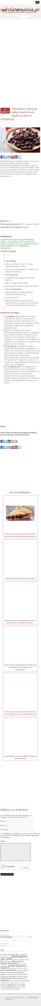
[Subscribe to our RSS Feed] (12, 441)
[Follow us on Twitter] (5, 441)
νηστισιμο (22, 978)
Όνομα (3, 821)
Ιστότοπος (4, 829)
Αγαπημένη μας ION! (13, 958)
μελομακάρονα (12, 976)
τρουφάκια (21, 985)
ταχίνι (16, 983)
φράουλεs (11, 987)
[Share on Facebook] (2, 157)
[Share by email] (19, 157)
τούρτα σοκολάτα (8, 985)
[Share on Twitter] (5, 157)
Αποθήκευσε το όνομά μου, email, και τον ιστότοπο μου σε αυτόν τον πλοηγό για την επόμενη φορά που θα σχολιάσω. (20, 835)
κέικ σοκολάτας (8, 970)
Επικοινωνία (9, 999)
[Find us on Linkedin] (9, 441)
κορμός (21, 972)
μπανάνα (4, 978)
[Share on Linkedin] (16, 157)
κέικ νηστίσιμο (22, 968)
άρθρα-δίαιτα (17, 961)
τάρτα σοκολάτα (5, 983)
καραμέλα (20, 970)
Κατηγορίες (4, 935)
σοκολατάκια (14, 981)
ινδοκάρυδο (13, 968)
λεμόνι (3, 974)
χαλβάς (18, 987)
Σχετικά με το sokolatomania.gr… (15, 997)
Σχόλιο (3, 841)
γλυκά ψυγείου (17, 965)
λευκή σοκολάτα (11, 974)
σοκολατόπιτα (24, 981)
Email (3, 825)
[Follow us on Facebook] (2, 441)
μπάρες (25, 976)
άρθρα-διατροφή (9, 963)
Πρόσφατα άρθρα (32, 997)
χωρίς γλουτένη (15, 989)
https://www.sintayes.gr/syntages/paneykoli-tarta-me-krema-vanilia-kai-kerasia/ (18, 434)
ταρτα (12, 983)
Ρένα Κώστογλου (24, 959)
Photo (2, 426)
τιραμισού (21, 983)
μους (20, 976)
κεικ (26, 970)
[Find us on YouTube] (16, 441)
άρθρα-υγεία (22, 963)
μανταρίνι (20, 974)
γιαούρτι (4, 966)
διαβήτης (5, 968)
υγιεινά (3, 987)
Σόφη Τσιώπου (5, 961)
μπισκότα (13, 978)
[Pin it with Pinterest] (12, 157)
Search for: (4, 944)
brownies (4, 955)
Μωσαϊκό (15, 959)
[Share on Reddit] (9, 157)
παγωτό (5, 980)
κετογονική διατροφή (9, 972)
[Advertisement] (20, 42)
